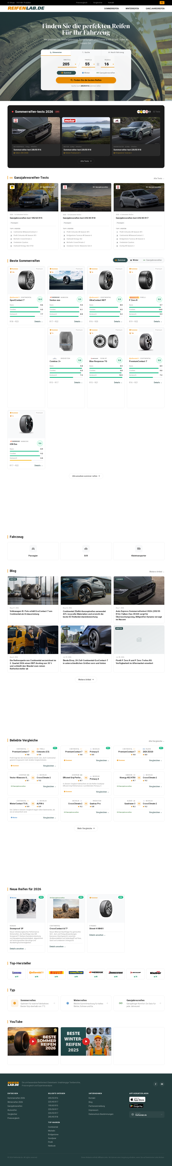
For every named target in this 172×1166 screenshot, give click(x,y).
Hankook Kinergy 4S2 (74, 239)
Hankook (51, 1146)
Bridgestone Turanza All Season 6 (79, 235)
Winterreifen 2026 (15, 1102)
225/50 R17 (53, 1109)
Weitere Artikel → (156, 572)
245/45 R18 (53, 1117)
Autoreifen (12, 1110)
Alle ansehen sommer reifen (84, 476)
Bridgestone (53, 1134)
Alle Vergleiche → (156, 741)
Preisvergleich (81, 3)
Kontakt (111, 3)
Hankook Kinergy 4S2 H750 (23, 246)
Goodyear (52, 1138)
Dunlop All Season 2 (127, 246)
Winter (87, 73)
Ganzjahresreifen (155, 9)
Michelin (51, 1131)
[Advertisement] (26, 367)
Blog (90, 1102)
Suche (87, 52)
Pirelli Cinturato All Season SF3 (25, 235)
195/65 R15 (53, 1105)
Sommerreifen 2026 (16, 1098)
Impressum (93, 1110)
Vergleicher (97, 3)
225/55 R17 (53, 1113)
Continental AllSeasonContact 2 (25, 232)
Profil (87, 60)
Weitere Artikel (84, 680)
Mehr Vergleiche (84, 828)
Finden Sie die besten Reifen (87, 80)
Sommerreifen (111, 9)
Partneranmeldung (97, 1106)
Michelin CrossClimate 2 (23, 239)
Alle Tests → (159, 178)
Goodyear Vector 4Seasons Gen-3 (79, 246)
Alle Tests (84, 161)
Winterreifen (132, 9)
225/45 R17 (53, 1102)
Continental (53, 1127)
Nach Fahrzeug (117, 52)
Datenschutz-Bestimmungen (101, 1114)
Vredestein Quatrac (21, 242)
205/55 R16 (53, 1098)
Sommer (67, 73)
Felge (107, 60)
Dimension (57, 52)
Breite (66, 60)
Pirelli (50, 1142)
